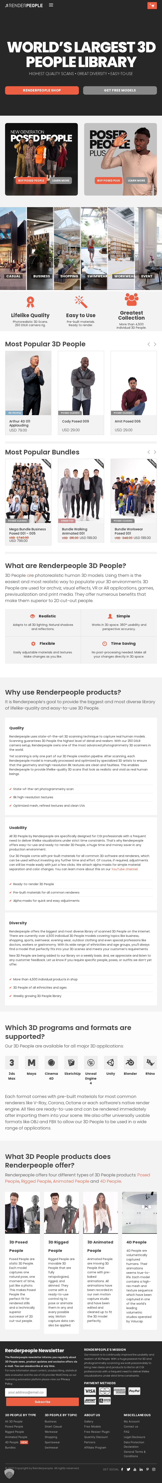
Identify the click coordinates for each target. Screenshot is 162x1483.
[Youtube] (135, 1469)
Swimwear (51, 1447)
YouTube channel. (124, 869)
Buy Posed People (31, 180)
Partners (89, 1442)
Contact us (131, 1426)
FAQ (126, 1431)
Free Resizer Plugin (97, 1431)
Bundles (10, 1447)
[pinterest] (147, 1469)
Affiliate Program (95, 1447)
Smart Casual (53, 1426)
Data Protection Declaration (134, 1444)
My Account (132, 1421)
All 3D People (14, 1421)
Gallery (88, 1421)
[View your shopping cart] (152, 5)
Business (51, 1421)
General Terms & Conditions (135, 1454)
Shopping (51, 1437)
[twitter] (128, 1469)
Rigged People (36, 1181)
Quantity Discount (96, 1437)
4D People (110, 1181)
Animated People (71, 1181)
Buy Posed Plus (108, 180)
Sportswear (52, 1442)
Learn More (60, 180)
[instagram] (154, 1469)
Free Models (92, 1426)
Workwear (51, 1431)
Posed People (14, 1426)
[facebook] (122, 1469)
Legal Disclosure (134, 1437)
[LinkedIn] (141, 1469)
